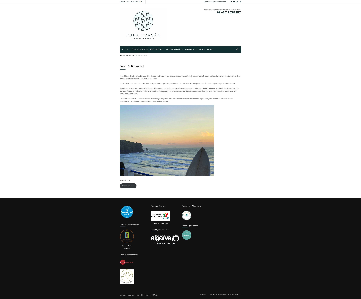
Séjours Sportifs (139, 49)
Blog (201, 49)
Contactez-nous (128, 186)
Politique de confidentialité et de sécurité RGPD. (225, 294)
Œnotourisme (156, 49)
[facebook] (234, 1)
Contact (210, 49)
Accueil (125, 49)
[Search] (237, 49)
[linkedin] (237, 1)
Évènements (190, 49)
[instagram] (231, 1)
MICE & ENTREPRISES (173, 49)
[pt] (240, 1)
